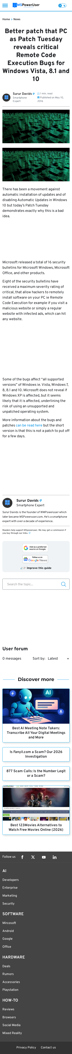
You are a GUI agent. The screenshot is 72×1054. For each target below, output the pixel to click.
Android (8, 931)
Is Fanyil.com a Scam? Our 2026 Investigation (36, 754)
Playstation (10, 990)
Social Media (11, 1025)
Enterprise (10, 888)
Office (6, 947)
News (16, 19)
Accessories (11, 982)
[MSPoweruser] (26, 5)
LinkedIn (54, 857)
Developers (10, 880)
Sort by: (39, 658)
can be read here (29, 425)
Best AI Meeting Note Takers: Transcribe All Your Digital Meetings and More (36, 733)
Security (8, 904)
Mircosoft (9, 923)
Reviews (8, 1010)
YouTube (44, 857)
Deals (6, 966)
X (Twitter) (33, 857)
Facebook (22, 857)
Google (7, 939)
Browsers (9, 1017)
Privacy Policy (26, 1048)
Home (6, 19)
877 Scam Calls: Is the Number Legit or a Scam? (36, 773)
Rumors (8, 974)
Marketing (9, 896)
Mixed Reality (12, 1033)
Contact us (48, 1048)
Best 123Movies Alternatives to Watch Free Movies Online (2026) (36, 827)
